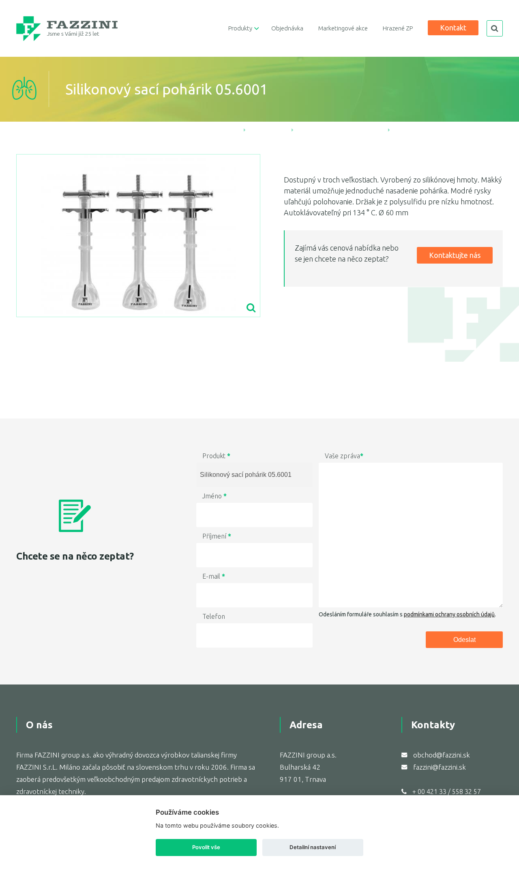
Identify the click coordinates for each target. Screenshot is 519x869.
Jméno (214, 496)
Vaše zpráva (344, 455)
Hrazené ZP (398, 28)
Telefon (213, 616)
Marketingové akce (343, 28)
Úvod (227, 129)
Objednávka (287, 28)
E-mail (213, 576)
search (495, 28)
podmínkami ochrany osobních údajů (449, 614)
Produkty (240, 28)
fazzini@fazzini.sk (439, 767)
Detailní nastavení (313, 847)
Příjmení (216, 536)
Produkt (216, 455)
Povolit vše (206, 847)
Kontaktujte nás (454, 255)
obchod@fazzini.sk (441, 755)
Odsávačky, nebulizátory (340, 129)
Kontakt (453, 28)
